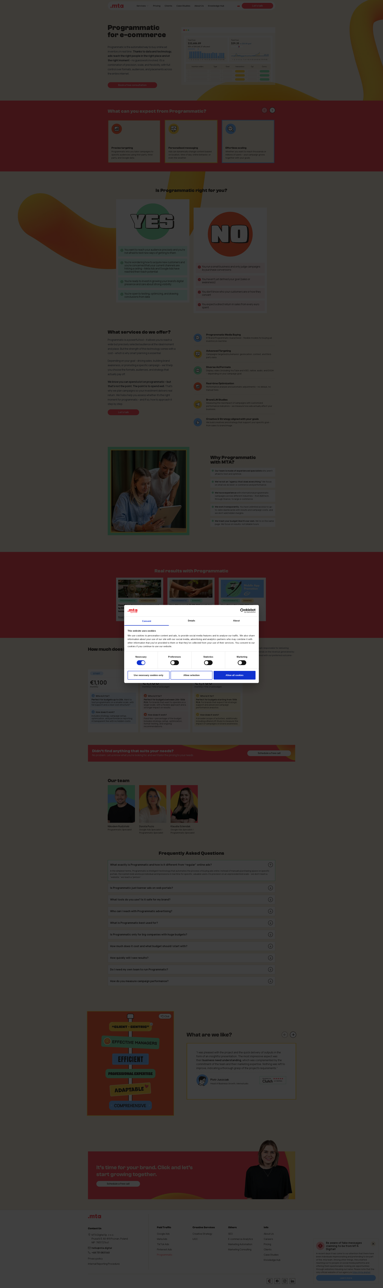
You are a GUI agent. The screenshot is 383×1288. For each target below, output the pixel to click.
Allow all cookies (235, 675)
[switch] (174, 662)
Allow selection (191, 675)
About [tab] (236, 620)
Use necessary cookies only (148, 675)
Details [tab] (191, 620)
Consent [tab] (146, 621)
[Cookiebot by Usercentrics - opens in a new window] (242, 610)
